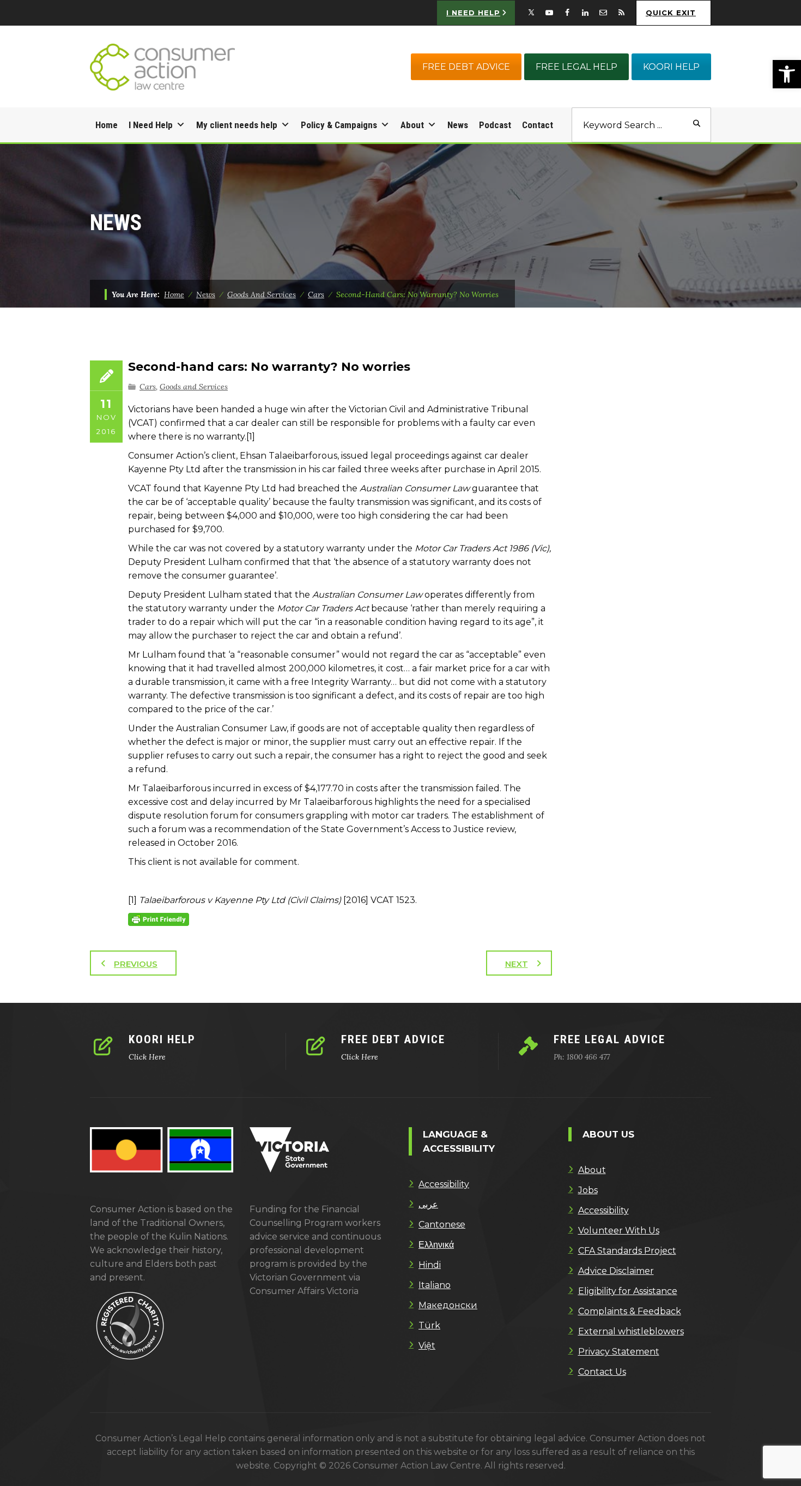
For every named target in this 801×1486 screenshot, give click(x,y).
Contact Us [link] (602, 1372)
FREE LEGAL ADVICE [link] (609, 1039)
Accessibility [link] (443, 1184)
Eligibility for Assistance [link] (627, 1291)
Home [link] (106, 124)
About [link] (412, 124)
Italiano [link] (434, 1285)
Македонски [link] (447, 1305)
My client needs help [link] (236, 124)
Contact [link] (537, 124)
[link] (787, 74)
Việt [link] (426, 1345)
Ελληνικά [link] (436, 1245)
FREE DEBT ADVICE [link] (466, 67)
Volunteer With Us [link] (618, 1230)
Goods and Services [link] (194, 387)
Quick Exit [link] (671, 12)
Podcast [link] (495, 124)
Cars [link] (147, 387)
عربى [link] (428, 1204)
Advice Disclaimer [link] (616, 1271)
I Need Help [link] (151, 124)
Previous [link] (135, 964)
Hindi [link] (429, 1265)
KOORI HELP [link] (671, 67)
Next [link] (516, 964)
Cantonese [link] (441, 1224)
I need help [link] (473, 12)
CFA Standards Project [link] (627, 1251)
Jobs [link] (588, 1190)
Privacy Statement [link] (618, 1351)
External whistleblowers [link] (631, 1331)
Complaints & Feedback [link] (629, 1311)
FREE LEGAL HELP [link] (576, 67)
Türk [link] (429, 1325)
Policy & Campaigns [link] (339, 124)
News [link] (457, 124)
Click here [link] (147, 1057)
